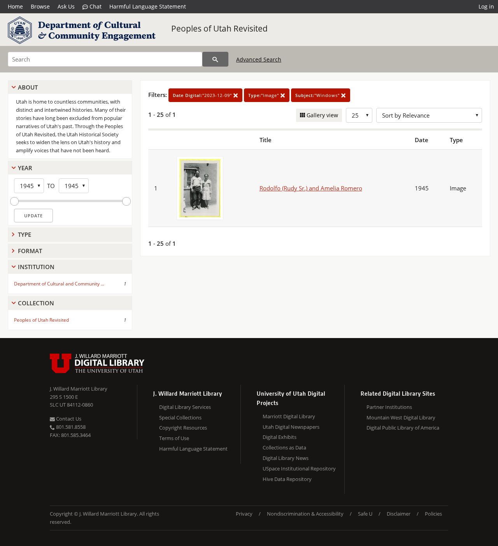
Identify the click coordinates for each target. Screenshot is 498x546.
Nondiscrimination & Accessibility (305, 513)
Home (15, 6)
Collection (36, 303)
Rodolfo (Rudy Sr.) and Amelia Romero (311, 188)
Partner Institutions (389, 406)
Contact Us (68, 418)
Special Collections (180, 417)
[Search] (215, 59)
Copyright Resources (183, 427)
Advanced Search (258, 59)
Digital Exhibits (279, 436)
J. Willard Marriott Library (78, 388)
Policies (433, 513)
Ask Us (66, 6)
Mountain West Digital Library (400, 417)
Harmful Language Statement (147, 6)
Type (24, 234)
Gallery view (321, 115)
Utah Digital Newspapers (291, 426)
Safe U (365, 513)
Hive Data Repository (287, 479)
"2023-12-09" (203, 95)
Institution (36, 267)
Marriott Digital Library (289, 416)
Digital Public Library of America (402, 427)
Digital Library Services (185, 406)
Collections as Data (284, 447)
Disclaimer (398, 513)
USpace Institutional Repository (299, 468)
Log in (486, 6)
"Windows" (318, 95)
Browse (40, 6)
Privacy (244, 513)
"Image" (264, 95)
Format (30, 251)
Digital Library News (286, 457)
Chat (95, 6)
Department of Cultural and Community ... (59, 283)
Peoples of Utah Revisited (219, 28)
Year (25, 168)
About (28, 87)
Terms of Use (174, 438)
